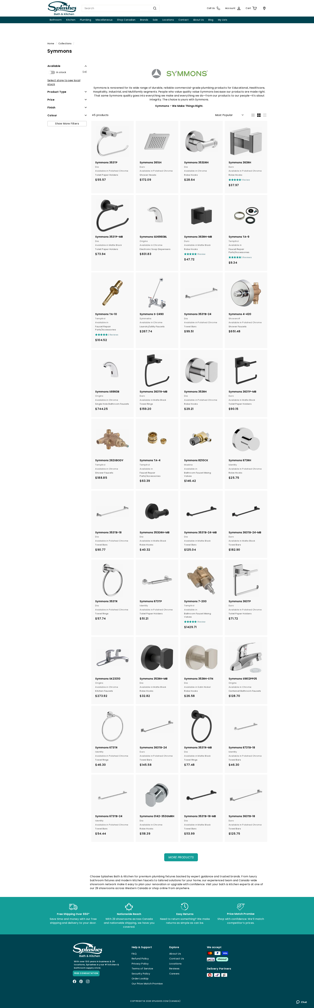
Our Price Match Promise (147, 983)
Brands (144, 19)
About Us (198, 19)
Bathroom (56, 19)
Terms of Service (142, 968)
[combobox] (120, 8)
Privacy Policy (140, 963)
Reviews (174, 968)
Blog (210, 19)
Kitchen (70, 19)
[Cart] (263, 8)
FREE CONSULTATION (86, 973)
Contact (183, 19)
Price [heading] (50, 99)
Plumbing (85, 19)
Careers (174, 973)
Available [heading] (54, 66)
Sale (155, 19)
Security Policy (141, 973)
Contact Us (176, 958)
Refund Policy (140, 958)
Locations (168, 19)
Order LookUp (140, 978)
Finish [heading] (51, 107)
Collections (64, 43)
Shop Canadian (126, 19)
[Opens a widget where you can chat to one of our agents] (302, 1002)
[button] (67, 66)
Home (50, 43)
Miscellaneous (104, 19)
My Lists (222, 19)
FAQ (134, 953)
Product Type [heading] (56, 92)
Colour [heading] (52, 115)
